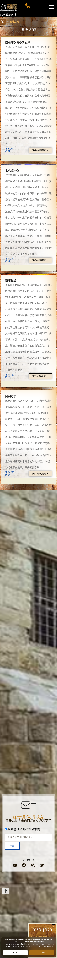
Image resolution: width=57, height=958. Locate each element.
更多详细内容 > (9, 150)
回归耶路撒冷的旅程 (17, 43)
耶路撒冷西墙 (8, 15)
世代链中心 (12, 171)
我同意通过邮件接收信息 (24, 829)
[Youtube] (15, 865)
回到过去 (10, 396)
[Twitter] (42, 865)
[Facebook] (24, 865)
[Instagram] (33, 865)
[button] (53, 926)
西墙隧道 (10, 280)
